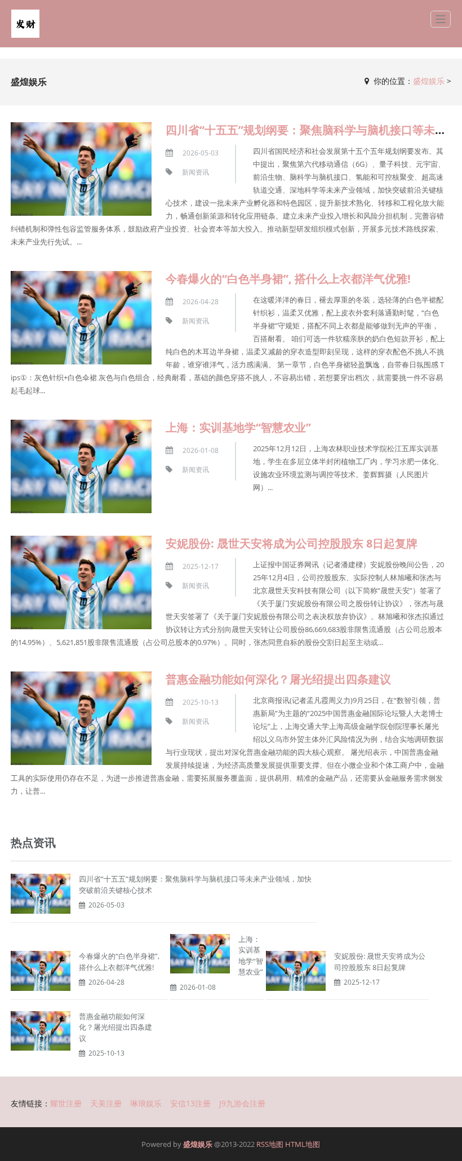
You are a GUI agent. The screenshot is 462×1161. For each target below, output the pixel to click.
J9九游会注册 (242, 1103)
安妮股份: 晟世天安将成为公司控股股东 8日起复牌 (291, 543)
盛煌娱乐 (429, 80)
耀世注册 (66, 1103)
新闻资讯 (195, 172)
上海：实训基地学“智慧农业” (238, 427)
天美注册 (106, 1103)
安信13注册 (190, 1103)
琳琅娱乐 (146, 1103)
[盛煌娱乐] (25, 23)
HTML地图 (302, 1144)
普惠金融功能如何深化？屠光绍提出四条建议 (278, 679)
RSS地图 (269, 1144)
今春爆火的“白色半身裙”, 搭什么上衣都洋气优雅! (288, 278)
